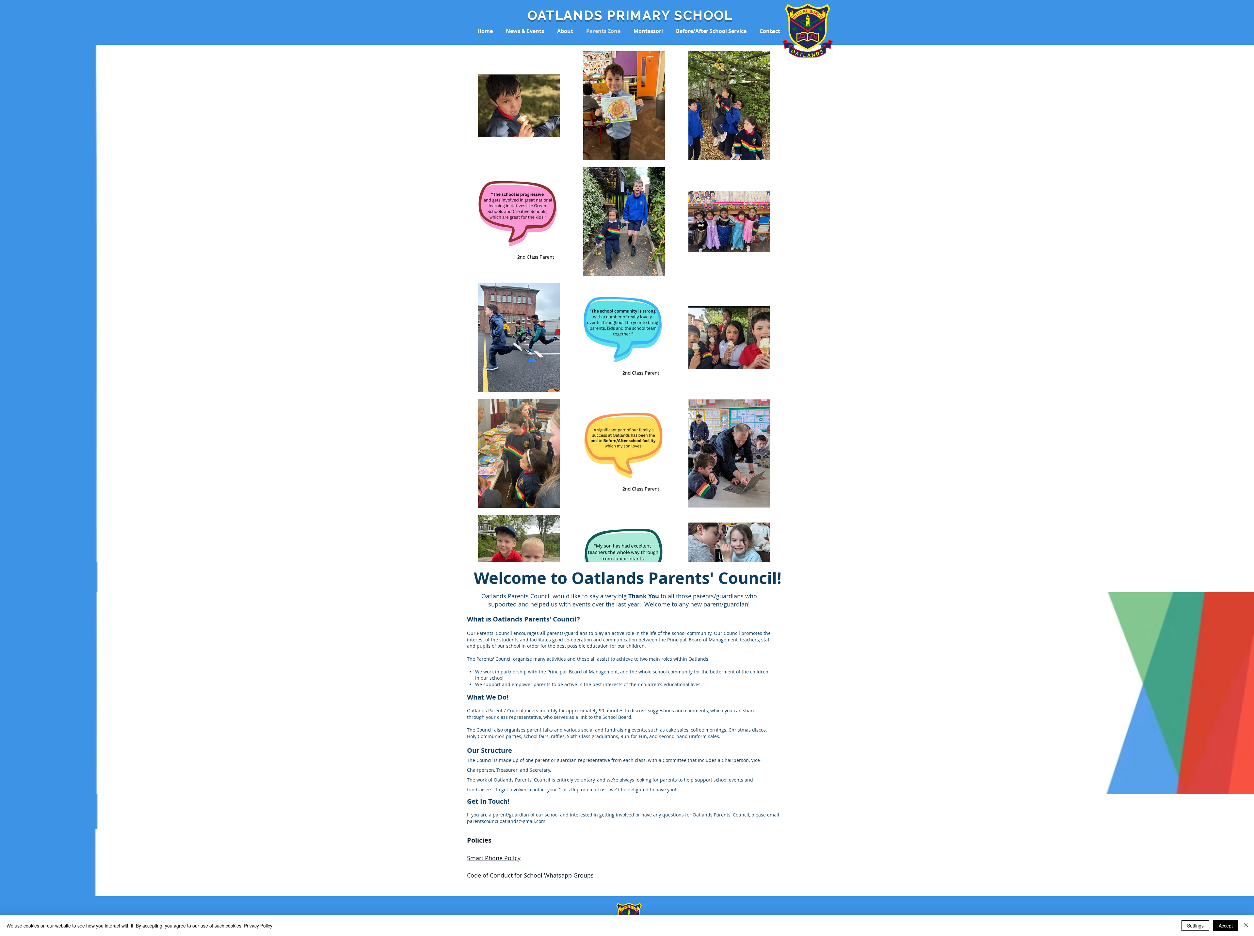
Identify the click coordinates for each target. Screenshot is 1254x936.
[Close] (1246, 925)
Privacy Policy (258, 925)
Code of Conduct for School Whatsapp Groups (530, 875)
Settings (1195, 925)
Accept (1226, 925)
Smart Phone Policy (494, 858)
